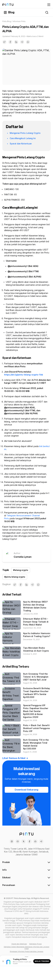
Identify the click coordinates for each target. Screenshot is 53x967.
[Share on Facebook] (10, 42)
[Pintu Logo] (7, 5)
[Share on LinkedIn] (16, 42)
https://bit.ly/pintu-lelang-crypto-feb (23, 375)
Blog (11, 12)
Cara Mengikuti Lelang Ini (23, 138)
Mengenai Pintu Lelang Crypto (25, 133)
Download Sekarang (26, 789)
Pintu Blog (6, 21)
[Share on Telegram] (22, 42)
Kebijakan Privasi (35, 944)
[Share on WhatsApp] (28, 42)
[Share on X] (4, 42)
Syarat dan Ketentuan (21, 143)
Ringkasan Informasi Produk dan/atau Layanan (26, 951)
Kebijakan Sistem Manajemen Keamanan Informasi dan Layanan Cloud (26, 947)
